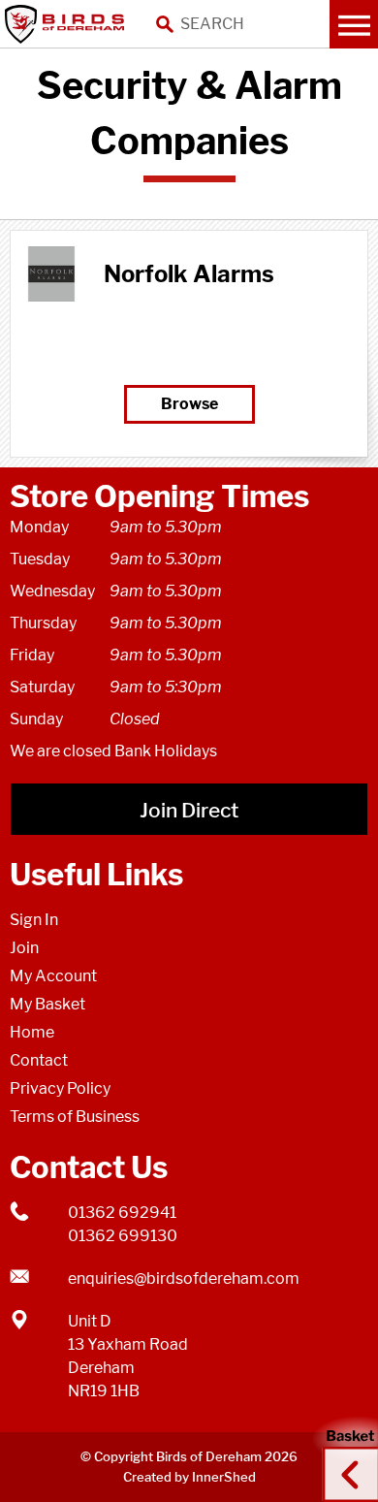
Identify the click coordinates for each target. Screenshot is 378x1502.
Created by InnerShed (189, 1477)
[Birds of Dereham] (68, 24)
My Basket (47, 1004)
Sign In (34, 920)
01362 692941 (122, 1212)
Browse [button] (189, 404)
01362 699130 (122, 1236)
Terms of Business (75, 1116)
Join (24, 948)
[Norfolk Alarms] (51, 274)
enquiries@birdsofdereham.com (183, 1278)
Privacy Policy (60, 1088)
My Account (53, 976)
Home (32, 1032)
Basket (344, 1456)
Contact (39, 1060)
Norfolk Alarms (189, 274)
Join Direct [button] (189, 810)
